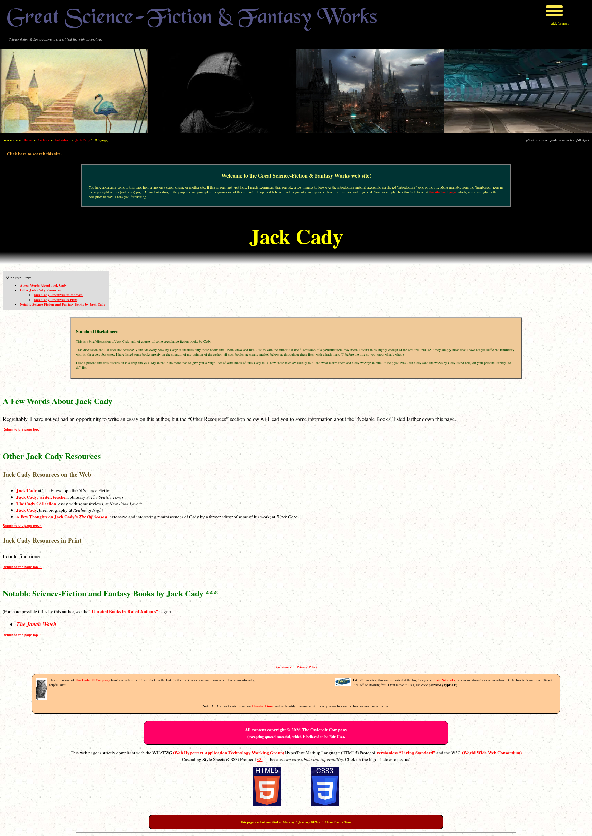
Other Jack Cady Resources (40, 290)
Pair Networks (444, 680)
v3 (260, 759)
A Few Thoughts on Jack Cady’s (61, 516)
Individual (62, 140)
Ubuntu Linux (263, 706)
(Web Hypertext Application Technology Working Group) (229, 752)
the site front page (442, 192)
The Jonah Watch (36, 624)
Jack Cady (82, 140)
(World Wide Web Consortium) (492, 752)
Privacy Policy (307, 667)
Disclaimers (282, 667)
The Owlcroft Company (92, 680)
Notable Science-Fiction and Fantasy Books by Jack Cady (63, 304)
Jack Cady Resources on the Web (58, 294)
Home (28, 140)
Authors (43, 140)
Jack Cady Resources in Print (55, 299)
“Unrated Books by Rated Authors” (123, 611)
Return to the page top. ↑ (22, 429)
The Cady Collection (36, 503)
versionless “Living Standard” (406, 752)
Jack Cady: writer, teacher (41, 497)
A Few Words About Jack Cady (43, 285)
